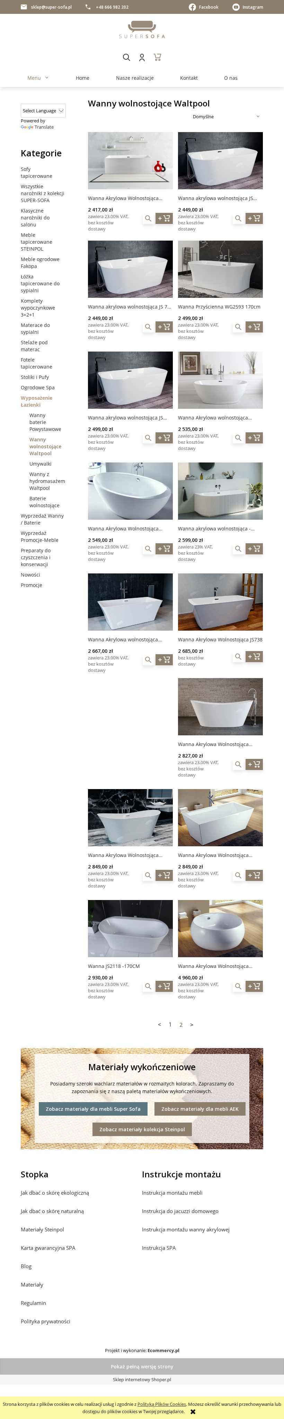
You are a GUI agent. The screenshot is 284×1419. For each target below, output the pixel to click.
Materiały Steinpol (42, 1229)
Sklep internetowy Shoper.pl (142, 1379)
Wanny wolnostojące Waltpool (45, 446)
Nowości (30, 574)
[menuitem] (34, 77)
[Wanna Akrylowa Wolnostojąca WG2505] (130, 491)
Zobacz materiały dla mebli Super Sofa (93, 1109)
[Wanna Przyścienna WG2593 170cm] (220, 269)
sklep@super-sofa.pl (51, 7)
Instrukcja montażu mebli (172, 1192)
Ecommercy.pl (163, 1350)
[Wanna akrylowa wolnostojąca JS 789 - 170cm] (130, 269)
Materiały (32, 1284)
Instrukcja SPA (159, 1247)
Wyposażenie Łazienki (36, 401)
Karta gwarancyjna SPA (48, 1247)
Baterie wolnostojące (44, 502)
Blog (26, 1266)
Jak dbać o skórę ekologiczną (55, 1192)
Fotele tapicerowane (36, 363)
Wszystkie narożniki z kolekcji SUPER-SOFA (42, 193)
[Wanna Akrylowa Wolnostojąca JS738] (220, 602)
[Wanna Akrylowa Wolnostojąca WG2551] (220, 706)
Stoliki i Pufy (35, 377)
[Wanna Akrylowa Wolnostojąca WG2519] (220, 817)
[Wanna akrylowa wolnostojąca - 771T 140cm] (220, 491)
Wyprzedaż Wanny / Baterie (42, 519)
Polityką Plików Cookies (161, 1404)
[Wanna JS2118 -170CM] (130, 928)
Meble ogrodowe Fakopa (40, 262)
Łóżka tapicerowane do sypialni (40, 283)
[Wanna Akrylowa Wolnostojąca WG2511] (220, 928)
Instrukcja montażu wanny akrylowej (186, 1229)
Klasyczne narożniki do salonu (35, 217)
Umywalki (40, 463)
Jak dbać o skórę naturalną (52, 1211)
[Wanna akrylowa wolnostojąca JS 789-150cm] (130, 380)
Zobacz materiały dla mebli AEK (200, 1109)
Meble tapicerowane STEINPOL (36, 242)
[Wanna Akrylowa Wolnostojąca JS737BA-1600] (130, 160)
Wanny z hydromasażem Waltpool (47, 481)
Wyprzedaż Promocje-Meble (40, 536)
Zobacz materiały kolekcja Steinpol (142, 1129)
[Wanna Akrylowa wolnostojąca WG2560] (130, 602)
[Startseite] (142, 29)
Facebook (209, 7)
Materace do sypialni (35, 328)
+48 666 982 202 (112, 7)
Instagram (253, 7)
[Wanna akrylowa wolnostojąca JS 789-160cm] (220, 160)
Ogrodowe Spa (38, 387)
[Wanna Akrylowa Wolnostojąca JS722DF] (130, 817)
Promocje (31, 585)
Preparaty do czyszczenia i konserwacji (36, 557)
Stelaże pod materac (34, 346)
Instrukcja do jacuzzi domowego (180, 1211)
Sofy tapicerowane (36, 172)
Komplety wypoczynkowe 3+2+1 (38, 307)
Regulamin (33, 1302)
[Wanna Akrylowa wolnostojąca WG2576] (220, 380)
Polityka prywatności (45, 1321)
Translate (44, 127)
